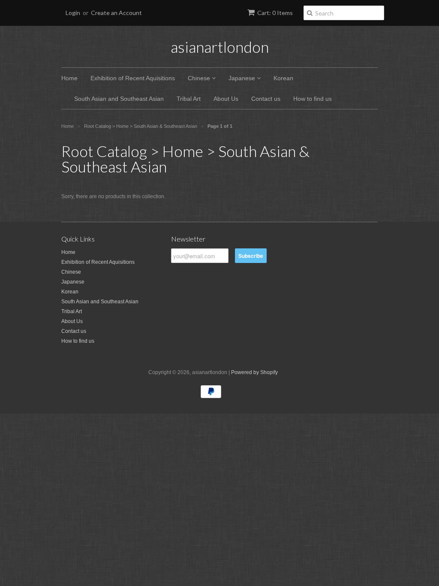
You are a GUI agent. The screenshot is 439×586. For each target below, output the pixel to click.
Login (73, 12)
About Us (225, 98)
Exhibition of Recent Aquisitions (132, 78)
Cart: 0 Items (275, 12)
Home (69, 78)
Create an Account (116, 12)
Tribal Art (189, 98)
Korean (283, 78)
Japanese (243, 78)
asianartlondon (220, 46)
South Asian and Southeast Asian (119, 98)
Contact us (265, 98)
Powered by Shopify (254, 372)
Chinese (200, 78)
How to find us (312, 98)
